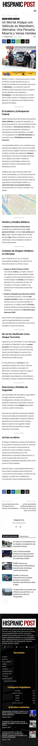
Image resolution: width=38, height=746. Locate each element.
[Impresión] (27, 41)
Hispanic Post (8, 37)
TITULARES (16, 18)
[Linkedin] (13, 41)
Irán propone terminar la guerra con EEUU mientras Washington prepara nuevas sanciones (15, 713)
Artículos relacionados (10, 536)
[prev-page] (3, 601)
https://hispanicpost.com (19, 523)
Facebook (10, 647)
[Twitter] (16, 647)
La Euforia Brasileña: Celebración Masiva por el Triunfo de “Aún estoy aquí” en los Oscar (28, 507)
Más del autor (24, 536)
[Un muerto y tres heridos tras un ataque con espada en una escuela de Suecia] (7, 544)
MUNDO (9, 15)
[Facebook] (4, 41)
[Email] (23, 41)
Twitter (21, 647)
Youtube (31, 647)
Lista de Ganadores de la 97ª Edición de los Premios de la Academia (10, 506)
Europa (16, 15)
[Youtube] (26, 647)
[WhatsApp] (18, 41)
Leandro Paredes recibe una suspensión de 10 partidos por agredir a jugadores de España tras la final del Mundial (14, 734)
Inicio (3, 15)
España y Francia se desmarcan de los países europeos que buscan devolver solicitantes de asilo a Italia (24, 580)
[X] (9, 41)
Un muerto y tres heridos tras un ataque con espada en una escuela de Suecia (24, 544)
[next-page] (6, 601)
